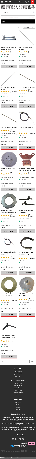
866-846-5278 (7, 2)
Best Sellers (18, 402)
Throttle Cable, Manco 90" (26, 128)
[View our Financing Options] (18, 446)
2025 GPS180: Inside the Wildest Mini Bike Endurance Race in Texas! (18, 424)
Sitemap (18, 395)
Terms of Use (18, 383)
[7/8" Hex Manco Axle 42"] (9, 118)
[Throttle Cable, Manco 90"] (27, 118)
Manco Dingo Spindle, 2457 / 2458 (26, 211)
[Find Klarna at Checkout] (18, 443)
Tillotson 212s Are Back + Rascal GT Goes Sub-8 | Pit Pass (18, 417)
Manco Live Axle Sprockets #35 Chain (7, 295)
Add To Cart (9, 66)
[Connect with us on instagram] (19, 439)
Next (32, 361)
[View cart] (32, 2)
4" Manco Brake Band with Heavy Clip (26, 253)
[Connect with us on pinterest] (23, 439)
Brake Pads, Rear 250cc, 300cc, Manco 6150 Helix (27, 169)
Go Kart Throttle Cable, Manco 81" (8, 253)
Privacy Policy (18, 385)
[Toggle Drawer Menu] (2, 2)
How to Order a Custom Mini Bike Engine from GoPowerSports (18, 427)
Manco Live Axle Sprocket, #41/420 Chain (9, 211)
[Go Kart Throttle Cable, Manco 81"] (9, 243)
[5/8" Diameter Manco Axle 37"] (9, 78)
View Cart (18, 409)
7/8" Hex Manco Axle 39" (27, 87)
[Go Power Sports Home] (18, 6)
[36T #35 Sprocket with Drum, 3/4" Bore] (27, 284)
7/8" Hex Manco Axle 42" (9, 127)
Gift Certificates (18, 388)
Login (21, 2)
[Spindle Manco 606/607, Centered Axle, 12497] (9, 326)
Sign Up (27, 2)
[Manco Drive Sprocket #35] (9, 159)
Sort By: (20, 27)
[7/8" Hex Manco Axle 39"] (27, 78)
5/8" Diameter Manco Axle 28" (26, 48)
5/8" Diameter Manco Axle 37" (8, 88)
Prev (3, 361)
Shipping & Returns (18, 392)
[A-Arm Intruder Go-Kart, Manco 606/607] (9, 38)
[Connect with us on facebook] (16, 439)
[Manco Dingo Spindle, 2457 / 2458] (27, 201)
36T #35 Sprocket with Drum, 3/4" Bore (26, 295)
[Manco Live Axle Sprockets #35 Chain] (9, 284)
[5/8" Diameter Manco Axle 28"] (27, 38)
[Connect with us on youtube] (12, 439)
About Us (18, 405)
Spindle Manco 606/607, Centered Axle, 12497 (8, 336)
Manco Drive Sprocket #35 (8, 169)
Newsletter (18, 407)
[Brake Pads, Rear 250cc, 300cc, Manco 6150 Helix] (27, 159)
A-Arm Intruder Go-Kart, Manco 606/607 (9, 48)
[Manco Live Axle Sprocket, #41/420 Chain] (9, 201)
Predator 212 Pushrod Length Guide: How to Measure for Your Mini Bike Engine (18, 420)
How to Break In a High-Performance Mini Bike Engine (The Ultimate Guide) (18, 430)
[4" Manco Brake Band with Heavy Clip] (27, 243)
